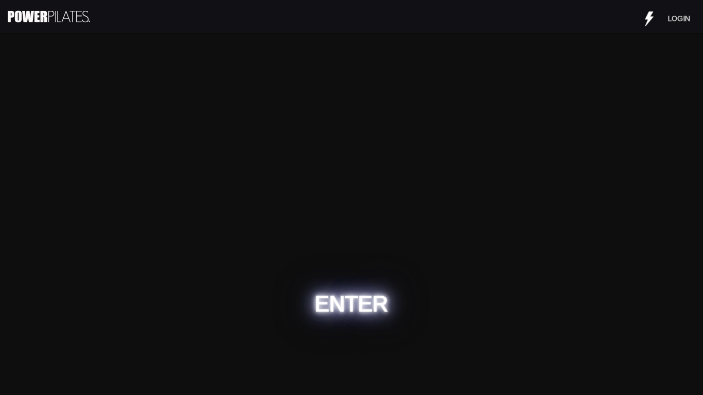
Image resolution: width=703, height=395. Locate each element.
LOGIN (679, 18)
